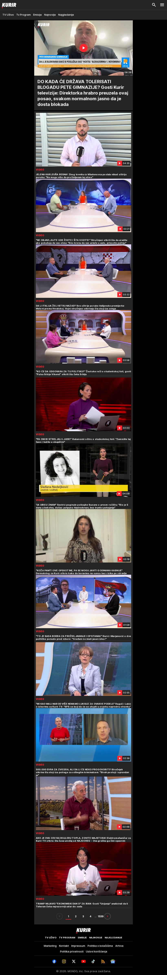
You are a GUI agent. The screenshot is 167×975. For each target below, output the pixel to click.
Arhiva (119, 945)
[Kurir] (8, 5)
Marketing (50, 945)
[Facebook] (54, 961)
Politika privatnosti (72, 951)
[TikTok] (93, 961)
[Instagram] (64, 961)
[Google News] (113, 961)
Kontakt (64, 945)
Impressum (78, 945)
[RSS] (103, 961)
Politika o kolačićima (100, 945)
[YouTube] (83, 961)
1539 (100, 916)
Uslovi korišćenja (96, 951)
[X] (74, 961)
